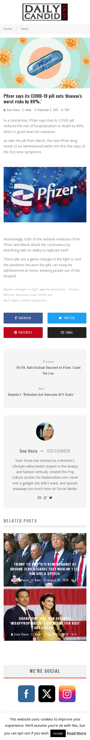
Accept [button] (58, 733)
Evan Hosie (13, 110)
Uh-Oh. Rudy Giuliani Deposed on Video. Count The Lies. (48, 368)
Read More (76, 733)
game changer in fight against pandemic (36, 289)
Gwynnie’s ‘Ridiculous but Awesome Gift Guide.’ (41, 392)
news (74, 289)
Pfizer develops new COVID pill (29, 295)
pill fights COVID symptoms (26, 300)
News (29, 110)
